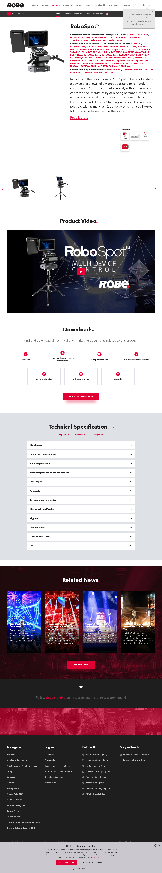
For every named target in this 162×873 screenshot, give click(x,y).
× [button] (159, 845)
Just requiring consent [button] (92, 863)
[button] (80, 868)
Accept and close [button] (66, 863)
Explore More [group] (81, 664)
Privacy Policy (98, 857)
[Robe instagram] (81, 688)
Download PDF (81, 434)
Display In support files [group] (81, 396)
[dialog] (81, 857)
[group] (2, 189)
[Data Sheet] (107, 14)
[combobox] (155, 845)
